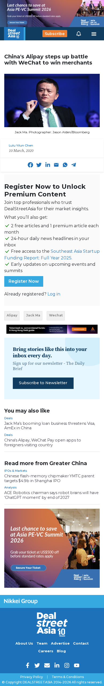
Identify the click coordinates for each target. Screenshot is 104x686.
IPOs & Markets (15, 471)
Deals (8, 418)
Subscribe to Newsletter (43, 382)
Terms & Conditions (68, 677)
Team (42, 643)
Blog (61, 651)
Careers (45, 651)
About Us (24, 643)
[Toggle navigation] (94, 34)
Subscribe (55, 33)
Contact (81, 643)
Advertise (60, 643)
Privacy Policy (31, 677)
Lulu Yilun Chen (21, 145)
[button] (78, 33)
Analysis (10, 487)
